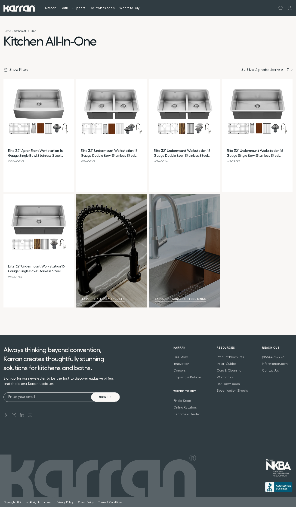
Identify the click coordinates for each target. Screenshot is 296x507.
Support (78, 8)
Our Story (180, 357)
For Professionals (102, 8)
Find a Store (182, 401)
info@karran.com (275, 364)
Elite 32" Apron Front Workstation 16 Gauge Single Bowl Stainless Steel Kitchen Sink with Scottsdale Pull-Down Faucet (38, 153)
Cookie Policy (86, 502)
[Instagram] (14, 415)
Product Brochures (230, 357)
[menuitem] (281, 8)
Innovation (181, 364)
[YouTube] (30, 415)
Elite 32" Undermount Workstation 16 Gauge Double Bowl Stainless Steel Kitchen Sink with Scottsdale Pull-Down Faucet (111, 153)
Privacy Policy (64, 502)
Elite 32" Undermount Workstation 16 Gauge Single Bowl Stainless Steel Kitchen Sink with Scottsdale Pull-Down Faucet (257, 153)
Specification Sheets (232, 390)
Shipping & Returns (187, 377)
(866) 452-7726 (273, 357)
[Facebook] (5, 415)
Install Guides (227, 364)
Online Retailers (185, 407)
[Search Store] (281, 8)
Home (7, 31)
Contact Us (270, 370)
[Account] (290, 8)
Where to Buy (129, 8)
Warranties (225, 377)
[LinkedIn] (22, 415)
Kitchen (50, 8)
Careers (179, 370)
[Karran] (19, 8)
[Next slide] (70, 114)
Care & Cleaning (229, 370)
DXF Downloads (228, 384)
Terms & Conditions (110, 502)
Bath (64, 8)
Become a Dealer (186, 414)
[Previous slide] (7, 114)
